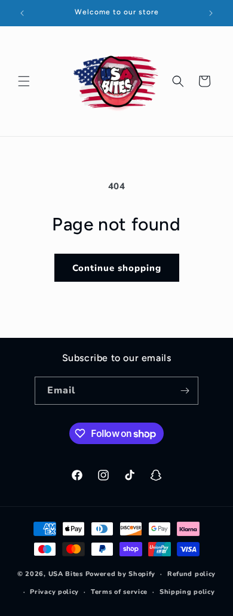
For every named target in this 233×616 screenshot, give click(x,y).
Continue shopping (116, 268)
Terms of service (119, 591)
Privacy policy (54, 591)
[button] (24, 81)
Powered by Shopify (120, 573)
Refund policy (191, 573)
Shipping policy (187, 591)
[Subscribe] (184, 391)
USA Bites (65, 573)
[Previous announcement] (22, 13)
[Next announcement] (211, 13)
